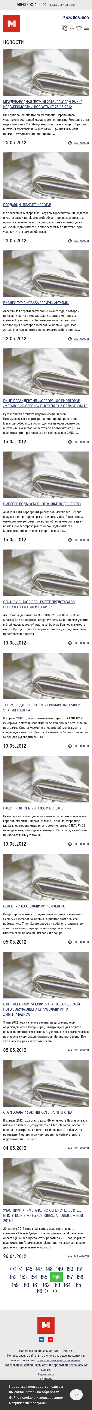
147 (38, 1269)
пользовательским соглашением (58, 1360)
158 (79, 1277)
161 (35, 1285)
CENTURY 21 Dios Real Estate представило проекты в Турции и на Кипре (39, 604)
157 (69, 1277)
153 (23, 1277)
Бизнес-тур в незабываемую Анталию (36, 302)
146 (28, 1269)
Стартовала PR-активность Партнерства (37, 1112)
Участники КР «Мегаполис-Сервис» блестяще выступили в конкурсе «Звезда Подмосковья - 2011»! (44, 1215)
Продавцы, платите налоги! (27, 204)
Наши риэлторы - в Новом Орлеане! (33, 808)
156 (55, 1277)
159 (14, 1285)
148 (48, 1269)
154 (33, 1277)
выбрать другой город (62, 5)
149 (59, 1269)
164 (66, 1285)
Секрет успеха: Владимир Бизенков (34, 906)
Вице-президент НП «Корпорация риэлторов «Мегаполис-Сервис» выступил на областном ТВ (45, 403)
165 (77, 1285)
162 (45, 1285)
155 (43, 1277)
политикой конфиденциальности (26, 1365)
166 (38, 1291)
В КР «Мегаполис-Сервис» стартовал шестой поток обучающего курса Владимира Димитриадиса (41, 1009)
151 (79, 1269)
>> (54, 1291)
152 (12, 1277)
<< (12, 1269)
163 (56, 1285)
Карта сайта (46, 1374)
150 (69, 1269)
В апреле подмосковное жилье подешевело (42, 504)
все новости (81, 143)
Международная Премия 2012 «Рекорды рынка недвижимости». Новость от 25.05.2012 (42, 104)
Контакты (46, 1379)
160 (25, 1285)
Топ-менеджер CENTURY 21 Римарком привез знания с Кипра (41, 708)
